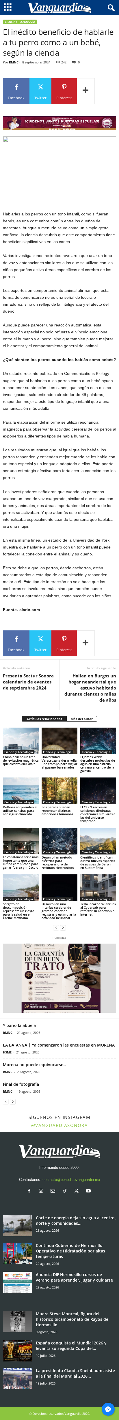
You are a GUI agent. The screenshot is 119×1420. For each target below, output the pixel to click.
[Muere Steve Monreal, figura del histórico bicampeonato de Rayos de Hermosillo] (17, 1322)
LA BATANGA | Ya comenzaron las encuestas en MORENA (59, 1045)
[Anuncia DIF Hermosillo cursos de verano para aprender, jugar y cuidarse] (17, 1282)
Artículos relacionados (44, 719)
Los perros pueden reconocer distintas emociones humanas (57, 810)
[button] (59, 978)
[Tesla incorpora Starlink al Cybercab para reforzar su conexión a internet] (98, 887)
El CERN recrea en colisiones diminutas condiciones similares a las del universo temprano (97, 814)
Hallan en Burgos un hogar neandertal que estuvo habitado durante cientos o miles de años (90, 688)
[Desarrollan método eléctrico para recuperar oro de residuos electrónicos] (59, 841)
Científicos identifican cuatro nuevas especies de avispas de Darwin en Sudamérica (97, 862)
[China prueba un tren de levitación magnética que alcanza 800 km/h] (21, 741)
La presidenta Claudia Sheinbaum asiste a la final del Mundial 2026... (75, 1373)
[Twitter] (78, 1191)
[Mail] (54, 1191)
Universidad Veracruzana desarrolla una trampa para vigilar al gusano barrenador (59, 762)
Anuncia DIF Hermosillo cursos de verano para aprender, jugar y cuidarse (74, 1277)
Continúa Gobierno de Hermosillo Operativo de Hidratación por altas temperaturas (70, 1251)
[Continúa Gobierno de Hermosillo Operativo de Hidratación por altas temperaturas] (17, 1253)
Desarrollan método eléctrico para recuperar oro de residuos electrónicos (58, 862)
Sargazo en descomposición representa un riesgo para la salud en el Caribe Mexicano (18, 911)
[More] (86, 91)
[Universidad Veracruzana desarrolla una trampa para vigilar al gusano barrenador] (59, 741)
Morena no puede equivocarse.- (34, 1064)
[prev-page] (56, 928)
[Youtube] (89, 1191)
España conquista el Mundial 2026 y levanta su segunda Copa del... (71, 1345)
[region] (59, 123)
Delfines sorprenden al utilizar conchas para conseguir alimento (20, 810)
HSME (7, 1052)
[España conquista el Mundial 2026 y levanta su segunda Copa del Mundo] (17, 1351)
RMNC (13, 62)
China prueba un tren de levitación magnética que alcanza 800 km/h (20, 760)
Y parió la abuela (19, 1025)
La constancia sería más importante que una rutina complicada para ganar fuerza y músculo (20, 862)
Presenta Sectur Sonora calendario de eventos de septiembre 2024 (28, 682)
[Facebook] (30, 1191)
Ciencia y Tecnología (20, 22)
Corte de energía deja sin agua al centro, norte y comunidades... (76, 1220)
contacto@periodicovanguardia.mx (71, 1179)
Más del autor (82, 719)
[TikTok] (66, 1191)
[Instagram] (42, 1191)
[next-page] (63, 928)
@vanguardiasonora (59, 1125)
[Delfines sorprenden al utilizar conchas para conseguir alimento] (21, 790)
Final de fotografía (21, 1084)
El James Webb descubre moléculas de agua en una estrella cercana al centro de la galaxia (97, 764)
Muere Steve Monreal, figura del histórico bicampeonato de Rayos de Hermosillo (72, 1319)
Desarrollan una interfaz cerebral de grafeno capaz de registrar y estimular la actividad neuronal (59, 911)
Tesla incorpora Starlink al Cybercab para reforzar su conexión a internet (98, 909)
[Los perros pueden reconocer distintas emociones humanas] (59, 790)
